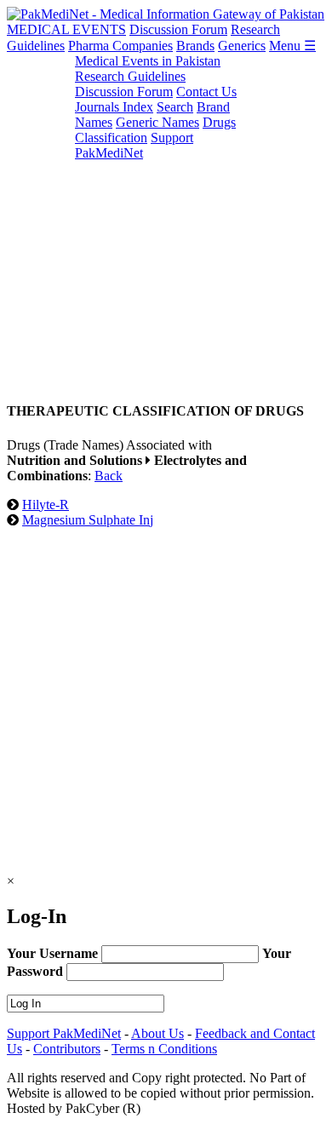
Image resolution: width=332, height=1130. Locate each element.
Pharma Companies (120, 45)
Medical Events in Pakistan (147, 61)
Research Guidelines (130, 76)
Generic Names (157, 122)
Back (108, 475)
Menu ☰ (292, 45)
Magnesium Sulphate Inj (87, 520)
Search (175, 107)
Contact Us (206, 91)
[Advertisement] (166, 220)
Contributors (66, 1048)
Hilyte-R (45, 504)
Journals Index (114, 107)
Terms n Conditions (164, 1048)
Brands (195, 45)
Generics (242, 45)
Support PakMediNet (134, 145)
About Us (157, 1033)
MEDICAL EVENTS (66, 29)
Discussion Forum (178, 29)
